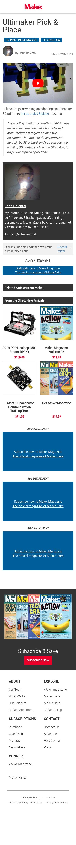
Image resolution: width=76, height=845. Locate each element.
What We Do (17, 696)
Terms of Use (47, 797)
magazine (55, 689)
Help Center (52, 740)
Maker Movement (21, 710)
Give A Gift (16, 734)
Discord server (62, 249)
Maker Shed (52, 703)
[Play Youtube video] (38, 83)
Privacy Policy (29, 797)
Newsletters (17, 747)
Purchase (15, 727)
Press (48, 747)
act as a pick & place (35, 113)
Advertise (50, 734)
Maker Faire (52, 696)
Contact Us (51, 727)
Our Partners (17, 703)
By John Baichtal (25, 53)
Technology (51, 40)
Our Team (15, 689)
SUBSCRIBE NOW (38, 660)
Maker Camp (53, 710)
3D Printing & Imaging (21, 40)
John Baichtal (15, 206)
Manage (14, 740)
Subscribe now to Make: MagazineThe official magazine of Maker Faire (38, 270)
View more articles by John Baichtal (27, 227)
